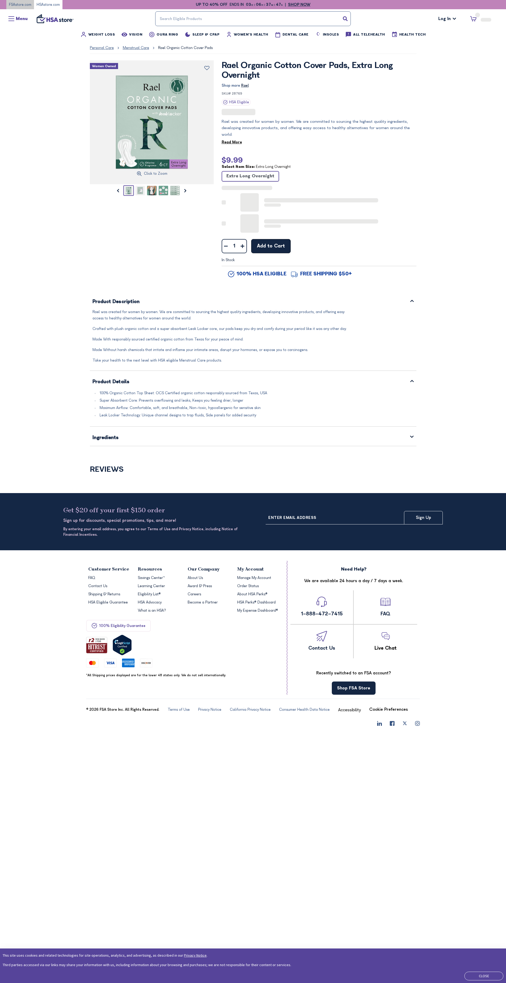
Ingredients (106, 386)
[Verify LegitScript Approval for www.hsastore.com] (122, 882)
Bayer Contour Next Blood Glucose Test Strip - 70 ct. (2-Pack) (291, 513)
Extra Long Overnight (250, 176)
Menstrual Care (136, 48)
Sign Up (423, 755)
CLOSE (484, 976)
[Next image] (185, 190)
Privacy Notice (195, 955)
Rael (245, 85)
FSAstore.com (20, 4)
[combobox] (253, 18)
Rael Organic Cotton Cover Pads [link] (185, 48)
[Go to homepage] (55, 18)
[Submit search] (345, 18)
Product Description (116, 250)
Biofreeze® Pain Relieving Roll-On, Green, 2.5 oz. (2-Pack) (211, 513)
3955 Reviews (261, 112)
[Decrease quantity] (226, 195)
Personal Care (102, 48)
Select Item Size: (256, 166)
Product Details (111, 330)
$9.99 (232, 160)
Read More (232, 142)
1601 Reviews (208, 501)
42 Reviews (290, 501)
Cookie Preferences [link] (388, 947)
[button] (128, 455)
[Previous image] (118, 190)
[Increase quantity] (242, 195)
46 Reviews (374, 501)
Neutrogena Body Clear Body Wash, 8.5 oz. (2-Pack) (122, 513)
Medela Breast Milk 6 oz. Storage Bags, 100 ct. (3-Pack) (377, 513)
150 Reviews (124, 501)
